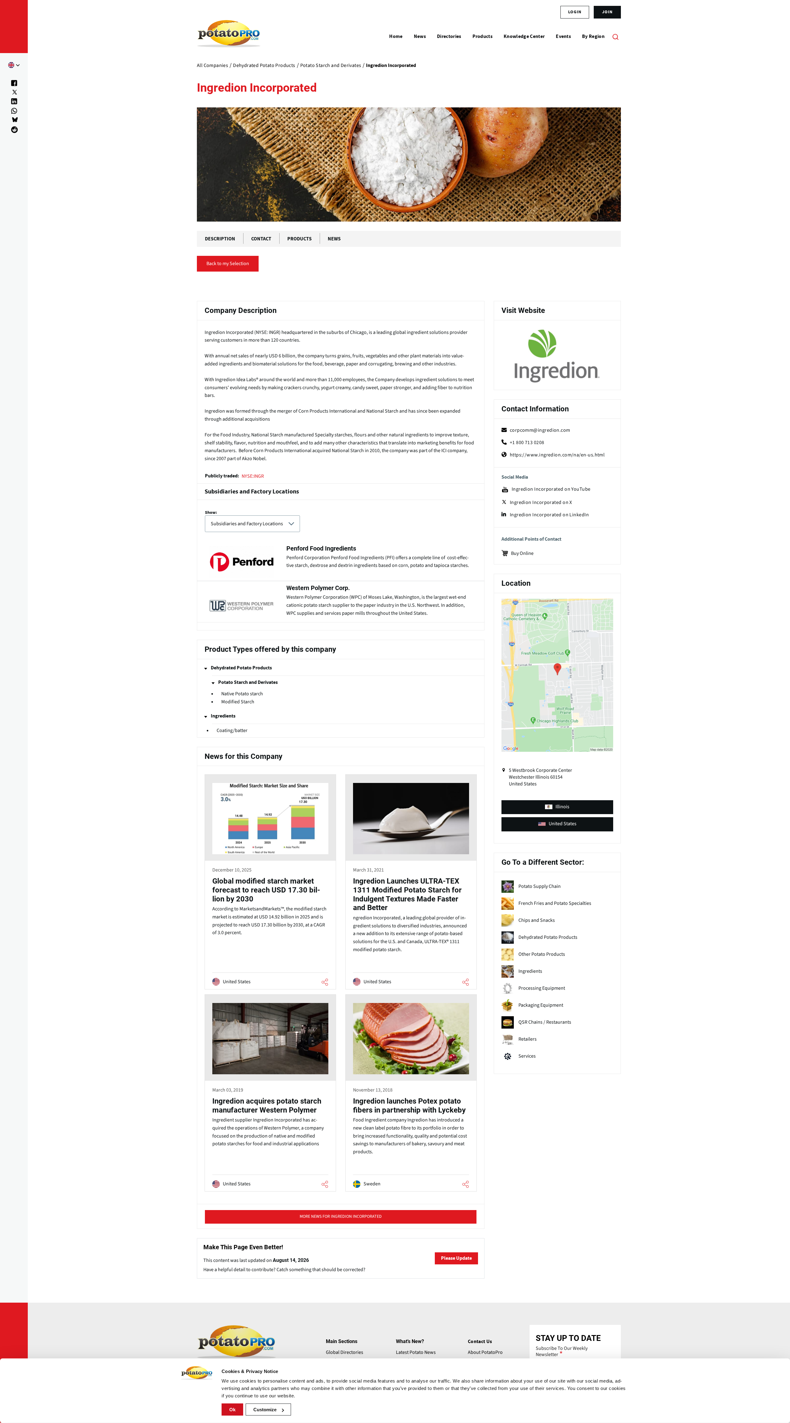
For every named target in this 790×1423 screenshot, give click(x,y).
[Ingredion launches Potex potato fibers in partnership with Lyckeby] (411, 1094)
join (607, 12)
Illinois (562, 806)
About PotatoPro (485, 1352)
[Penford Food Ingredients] (340, 559)
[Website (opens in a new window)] (557, 356)
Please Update (456, 1258)
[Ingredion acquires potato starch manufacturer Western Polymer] (270, 1094)
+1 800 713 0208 (527, 442)
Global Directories (344, 1352)
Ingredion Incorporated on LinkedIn (549, 515)
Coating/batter (232, 730)
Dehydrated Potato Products (241, 667)
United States (562, 823)
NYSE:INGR (253, 476)
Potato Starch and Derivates (248, 682)
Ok (232, 1409)
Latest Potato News (416, 1352)
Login (574, 12)
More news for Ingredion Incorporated (341, 1216)
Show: (211, 512)
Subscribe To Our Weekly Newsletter (562, 1351)
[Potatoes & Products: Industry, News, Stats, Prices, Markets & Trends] (229, 36)
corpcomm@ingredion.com (540, 430)
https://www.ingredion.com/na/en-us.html (557, 455)
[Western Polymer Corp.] (340, 601)
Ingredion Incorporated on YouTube (551, 489)
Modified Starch (237, 702)
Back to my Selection (227, 263)
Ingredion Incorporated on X (541, 502)
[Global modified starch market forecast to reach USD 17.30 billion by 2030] (270, 883)
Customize (264, 1409)
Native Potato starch (242, 694)
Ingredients (223, 716)
